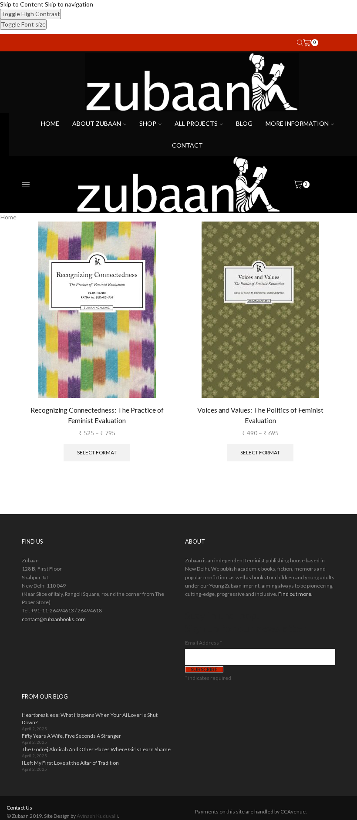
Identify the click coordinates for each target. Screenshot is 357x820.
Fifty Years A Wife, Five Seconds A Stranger (71, 736)
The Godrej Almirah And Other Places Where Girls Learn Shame (96, 749)
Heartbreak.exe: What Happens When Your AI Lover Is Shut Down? (90, 719)
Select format (97, 452)
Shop (147, 123)
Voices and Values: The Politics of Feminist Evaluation (260, 415)
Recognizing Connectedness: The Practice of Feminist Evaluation (97, 415)
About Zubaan (96, 123)
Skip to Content (22, 4)
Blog (244, 123)
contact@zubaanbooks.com (54, 619)
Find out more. (295, 594)
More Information (297, 123)
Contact (187, 145)
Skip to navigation (69, 4)
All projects (196, 123)
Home (50, 123)
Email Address (203, 642)
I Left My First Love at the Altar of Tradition (70, 763)
